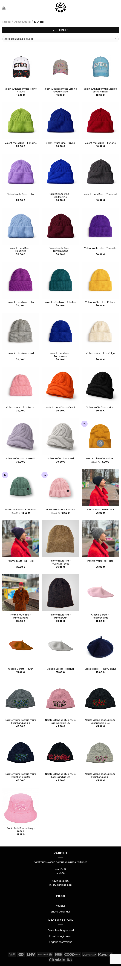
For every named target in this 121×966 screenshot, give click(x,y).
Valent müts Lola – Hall (21, 353)
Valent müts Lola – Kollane (100, 302)
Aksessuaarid (22, 22)
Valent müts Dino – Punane (100, 143)
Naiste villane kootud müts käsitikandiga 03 (21, 775)
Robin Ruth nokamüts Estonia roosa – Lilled (60, 90)
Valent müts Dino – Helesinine (21, 250)
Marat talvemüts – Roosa (60, 509)
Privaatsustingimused (60, 930)
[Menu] (117, 8)
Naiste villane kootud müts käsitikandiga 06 (21, 721)
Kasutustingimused (60, 936)
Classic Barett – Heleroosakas (100, 616)
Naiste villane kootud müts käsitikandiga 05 (60, 721)
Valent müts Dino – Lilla (20, 194)
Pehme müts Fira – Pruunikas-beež (60, 562)
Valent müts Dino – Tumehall (100, 194)
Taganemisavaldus (60, 942)
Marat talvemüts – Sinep (100, 458)
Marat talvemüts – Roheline (20, 509)
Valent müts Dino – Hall (60, 458)
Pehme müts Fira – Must (100, 509)
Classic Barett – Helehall (60, 668)
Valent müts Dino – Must (100, 407)
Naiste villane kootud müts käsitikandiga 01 (100, 775)
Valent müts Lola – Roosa (20, 407)
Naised (6, 22)
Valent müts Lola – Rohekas (60, 302)
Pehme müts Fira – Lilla (21, 560)
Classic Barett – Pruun (20, 668)
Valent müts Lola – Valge (100, 353)
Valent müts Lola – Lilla (21, 302)
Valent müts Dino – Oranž (60, 407)
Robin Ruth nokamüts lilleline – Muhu (21, 90)
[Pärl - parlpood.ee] (60, 8)
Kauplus (60, 906)
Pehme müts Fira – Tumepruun (60, 616)
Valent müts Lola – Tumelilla (100, 248)
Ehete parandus (60, 911)
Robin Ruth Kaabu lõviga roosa (21, 830)
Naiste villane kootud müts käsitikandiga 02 (60, 775)
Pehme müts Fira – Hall (100, 560)
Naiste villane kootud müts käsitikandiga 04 (100, 721)
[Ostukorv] (4, 7)
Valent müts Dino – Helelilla (20, 458)
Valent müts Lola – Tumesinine (60, 355)
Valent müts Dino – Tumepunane (60, 250)
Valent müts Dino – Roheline (21, 143)
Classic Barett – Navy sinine (100, 668)
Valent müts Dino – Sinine (60, 143)
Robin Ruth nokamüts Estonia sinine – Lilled (100, 90)
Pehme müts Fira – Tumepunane (20, 616)
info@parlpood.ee (60, 885)
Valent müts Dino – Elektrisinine (60, 195)
